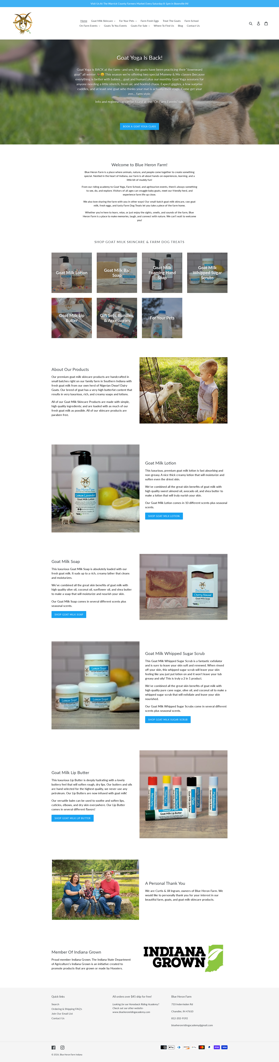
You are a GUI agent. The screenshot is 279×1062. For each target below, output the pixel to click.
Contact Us (58, 1018)
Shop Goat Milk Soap (69, 614)
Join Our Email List (62, 1013)
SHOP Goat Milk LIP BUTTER (73, 818)
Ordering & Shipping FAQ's (67, 1008)
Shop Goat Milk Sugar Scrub (168, 719)
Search (55, 1004)
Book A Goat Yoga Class (139, 126)
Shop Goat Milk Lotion (164, 516)
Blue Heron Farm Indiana (71, 1054)
